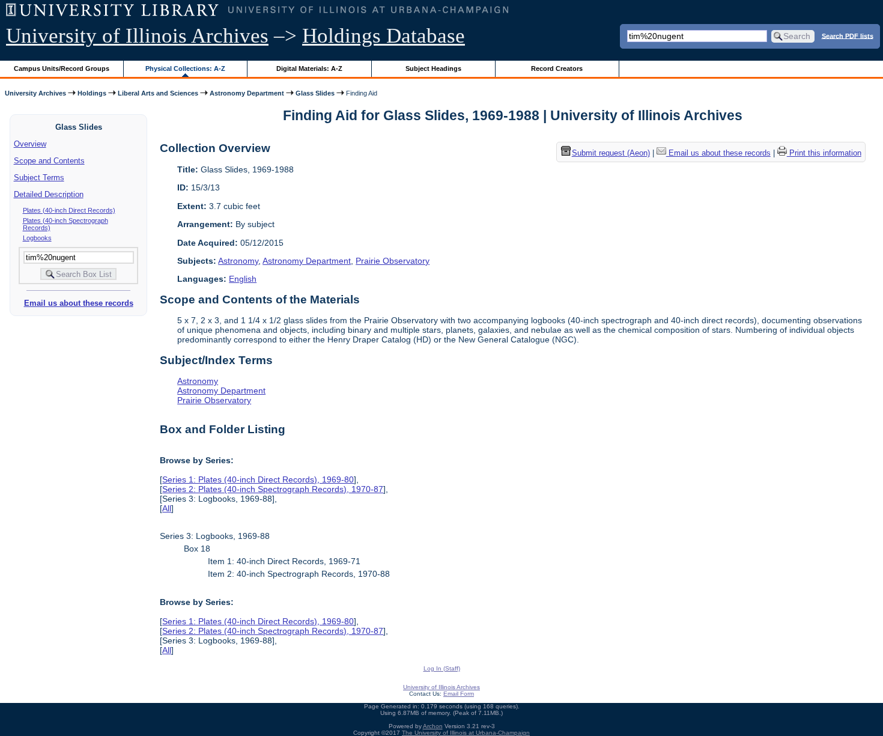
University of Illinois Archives (137, 35)
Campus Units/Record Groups (61, 68)
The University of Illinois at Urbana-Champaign (466, 732)
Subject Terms (39, 177)
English (242, 279)
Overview (30, 143)
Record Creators (557, 68)
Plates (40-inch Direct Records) (69, 210)
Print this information (824, 153)
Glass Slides (315, 93)
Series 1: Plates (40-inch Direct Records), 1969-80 (258, 479)
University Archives (35, 93)
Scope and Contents (49, 160)
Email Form (458, 693)
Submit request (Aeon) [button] (611, 153)
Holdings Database (383, 35)
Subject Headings (433, 68)
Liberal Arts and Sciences (158, 93)
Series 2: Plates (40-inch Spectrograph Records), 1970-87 (272, 489)
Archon (433, 726)
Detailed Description (48, 194)
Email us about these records (78, 303)
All (166, 508)
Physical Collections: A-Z (185, 68)
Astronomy (238, 261)
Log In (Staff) (441, 668)
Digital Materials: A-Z (309, 68)
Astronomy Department (247, 93)
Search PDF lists (847, 35)
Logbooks (37, 238)
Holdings (91, 93)
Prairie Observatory (392, 261)
